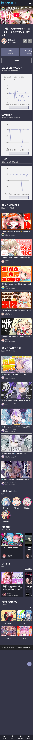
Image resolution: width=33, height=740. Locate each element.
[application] (16, 96)
